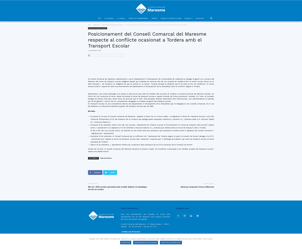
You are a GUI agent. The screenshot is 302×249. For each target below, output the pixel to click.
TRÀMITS (154, 18)
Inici (89, 25)
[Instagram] (184, 216)
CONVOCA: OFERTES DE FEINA (171, 18)
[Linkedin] (191, 216)
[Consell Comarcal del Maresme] (151, 8)
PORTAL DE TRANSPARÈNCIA (138, 18)
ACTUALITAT (200, 18)
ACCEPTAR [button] (126, 242)
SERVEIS (187, 18)
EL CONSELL (121, 18)
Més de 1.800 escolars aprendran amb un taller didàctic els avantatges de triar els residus (117, 188)
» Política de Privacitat (130, 232)
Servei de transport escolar (112, 25)
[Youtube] (197, 216)
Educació (96, 25)
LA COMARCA (109, 18)
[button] (211, 18)
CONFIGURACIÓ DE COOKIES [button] (145, 242)
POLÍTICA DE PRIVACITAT (171, 242)
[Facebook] (178, 216)
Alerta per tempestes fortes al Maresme (197, 187)
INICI (99, 18)
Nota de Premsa (106, 158)
